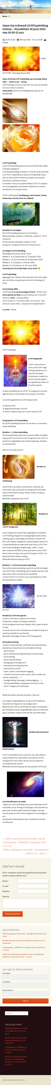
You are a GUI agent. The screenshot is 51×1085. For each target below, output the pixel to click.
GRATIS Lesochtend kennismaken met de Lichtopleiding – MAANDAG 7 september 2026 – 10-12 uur (24, 842)
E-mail (5, 886)
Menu (4, 16)
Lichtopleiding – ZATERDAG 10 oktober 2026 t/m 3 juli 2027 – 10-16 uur (16, 1049)
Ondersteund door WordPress (13, 1080)
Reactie (5, 896)
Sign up (25, 1001)
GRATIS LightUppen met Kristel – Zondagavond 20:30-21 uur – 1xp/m (26, 851)
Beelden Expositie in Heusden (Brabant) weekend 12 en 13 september (16, 1040)
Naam (5, 881)
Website (5, 891)
